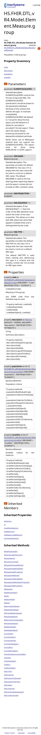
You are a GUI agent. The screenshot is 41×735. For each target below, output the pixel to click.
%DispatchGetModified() (13, 568)
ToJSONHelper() (10, 661)
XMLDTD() (8, 671)
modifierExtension (11, 528)
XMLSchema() (9, 688)
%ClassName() (9, 558)
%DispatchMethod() (11, 575)
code (6, 67)
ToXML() (7, 664)
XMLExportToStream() (12, 678)
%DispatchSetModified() (13, 579)
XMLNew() (8, 685)
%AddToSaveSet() (11, 551)
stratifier (7, 77)
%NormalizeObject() (12, 606)
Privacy (7, 733)
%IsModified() (9, 599)
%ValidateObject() (11, 630)
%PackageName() (11, 616)
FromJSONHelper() (11, 644)
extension (8, 521)
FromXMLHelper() (11, 651)
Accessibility (32, 733)
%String (28, 319)
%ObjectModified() (11, 610)
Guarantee (21, 733)
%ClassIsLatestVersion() (13, 555)
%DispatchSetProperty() (13, 586)
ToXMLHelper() (10, 668)
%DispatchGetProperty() (13, 572)
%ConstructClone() (11, 562)
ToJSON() (7, 658)
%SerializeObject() (11, 623)
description (8, 70)
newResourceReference (13, 535)
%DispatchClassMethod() (13, 565)
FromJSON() (8, 634)
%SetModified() (10, 627)
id (4, 524)
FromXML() (8, 647)
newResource (9, 531)
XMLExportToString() (12, 682)
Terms (13, 733)
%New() (7, 603)
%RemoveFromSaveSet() (13, 620)
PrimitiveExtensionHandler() (15, 654)
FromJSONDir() (10, 637)
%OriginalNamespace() (13, 613)
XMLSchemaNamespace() (14, 692)
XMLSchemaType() (11, 695)
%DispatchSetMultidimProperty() (17, 582)
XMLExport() (9, 675)
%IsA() (6, 596)
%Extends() (8, 589)
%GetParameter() (10, 592)
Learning (36, 5)
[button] (5, 84)
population (8, 74)
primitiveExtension (11, 538)
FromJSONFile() (10, 640)
